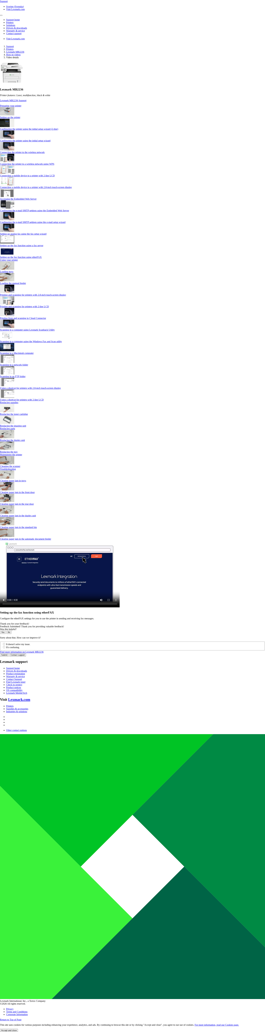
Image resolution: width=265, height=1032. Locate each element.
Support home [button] (13, 19)
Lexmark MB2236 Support (13, 100)
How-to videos (13, 54)
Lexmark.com (19, 699)
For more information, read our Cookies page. (217, 1025)
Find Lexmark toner (15, 682)
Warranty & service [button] (15, 30)
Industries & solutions (16, 711)
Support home (13, 668)
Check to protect (14, 684)
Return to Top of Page (10, 1019)
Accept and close (9, 1030)
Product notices (13, 687)
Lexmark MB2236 (15, 52)
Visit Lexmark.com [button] (15, 9)
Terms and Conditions (16, 1011)
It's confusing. (13, 647)
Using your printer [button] (9, 260)
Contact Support (14, 679)
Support (10, 46)
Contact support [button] (13, 33)
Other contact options (16, 730)
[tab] (132, 105)
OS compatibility (14, 690)
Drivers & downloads (16, 671)
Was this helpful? (8, 629)
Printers (9, 49)
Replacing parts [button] (7, 428)
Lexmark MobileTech (16, 693)
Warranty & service (15, 676)
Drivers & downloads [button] (16, 28)
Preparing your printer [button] (10, 105)
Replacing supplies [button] (9, 402)
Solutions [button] (10, 25)
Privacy (9, 1009)
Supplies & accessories (17, 708)
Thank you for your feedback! (14, 623)
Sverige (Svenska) (15, 6)
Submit (4, 655)
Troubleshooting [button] (8, 469)
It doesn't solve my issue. (18, 644)
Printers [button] (9, 22)
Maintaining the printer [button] (11, 454)
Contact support (18, 655)
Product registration (15, 673)
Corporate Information (17, 1014)
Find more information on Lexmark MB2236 (22, 652)
